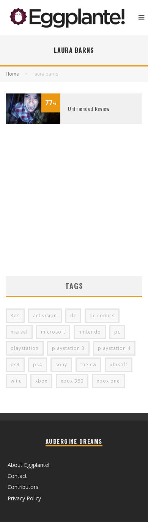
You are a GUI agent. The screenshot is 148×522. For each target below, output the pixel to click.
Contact (17, 475)
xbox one (108, 381)
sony (61, 364)
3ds (15, 315)
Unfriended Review (89, 108)
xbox (41, 381)
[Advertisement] (74, 211)
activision (45, 315)
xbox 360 (72, 381)
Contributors (23, 486)
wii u (16, 381)
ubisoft (119, 364)
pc (117, 332)
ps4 (37, 364)
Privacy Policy (24, 498)
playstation (25, 348)
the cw (88, 364)
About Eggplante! (28, 464)
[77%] (33, 122)
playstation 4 (114, 348)
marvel (19, 332)
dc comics (102, 315)
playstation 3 (68, 348)
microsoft (53, 332)
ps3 (15, 364)
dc (73, 315)
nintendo (90, 332)
